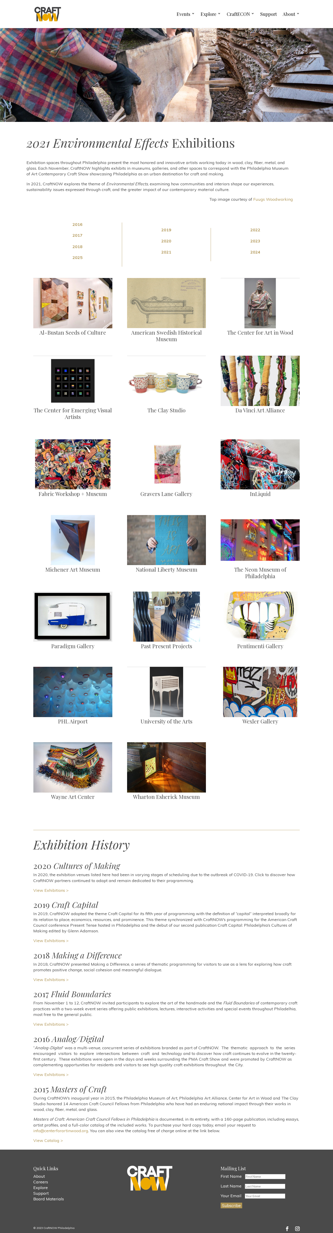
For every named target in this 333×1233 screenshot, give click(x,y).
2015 (70, 1088)
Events (183, 14)
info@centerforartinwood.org (60, 1130)
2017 (77, 235)
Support (268, 14)
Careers (40, 1182)
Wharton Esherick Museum (166, 796)
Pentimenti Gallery (260, 646)
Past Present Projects (166, 646)
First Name (231, 1176)
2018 (77, 246)
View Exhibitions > (51, 890)
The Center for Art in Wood (260, 332)
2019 (166, 229)
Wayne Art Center (73, 796)
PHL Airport (73, 721)
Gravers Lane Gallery (166, 493)
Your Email (231, 1195)
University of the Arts (166, 721)
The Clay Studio (166, 410)
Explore (208, 14)
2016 (77, 224)
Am (135, 332)
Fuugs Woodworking (273, 199)
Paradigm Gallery (72, 646)
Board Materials (48, 1199)
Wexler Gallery (260, 721)
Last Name (231, 1186)
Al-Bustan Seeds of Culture (72, 332)
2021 (166, 252)
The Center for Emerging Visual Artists (73, 413)
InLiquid (260, 493)
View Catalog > (48, 1140)
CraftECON (238, 14)
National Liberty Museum (166, 569)
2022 (255, 229)
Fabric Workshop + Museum (73, 493)
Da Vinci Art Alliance (260, 410)
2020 (166, 241)
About (289, 14)
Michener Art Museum (72, 569)
